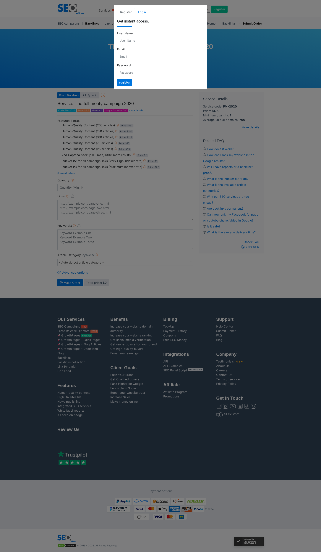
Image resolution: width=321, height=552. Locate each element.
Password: (124, 65)
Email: (121, 49)
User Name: (125, 33)
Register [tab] (126, 12)
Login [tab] (142, 12)
